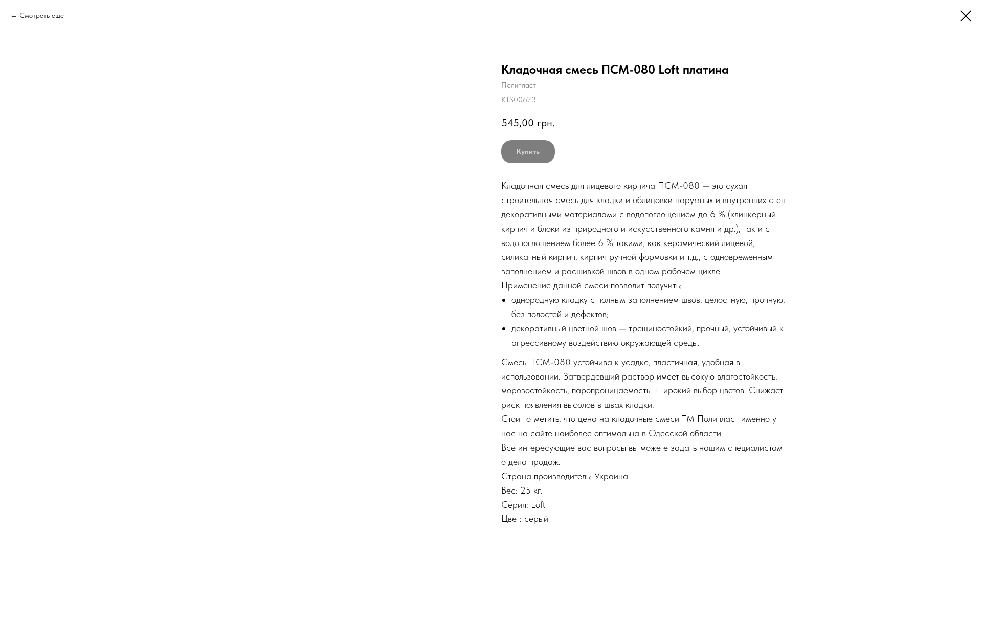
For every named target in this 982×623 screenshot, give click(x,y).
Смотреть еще (41, 15)
